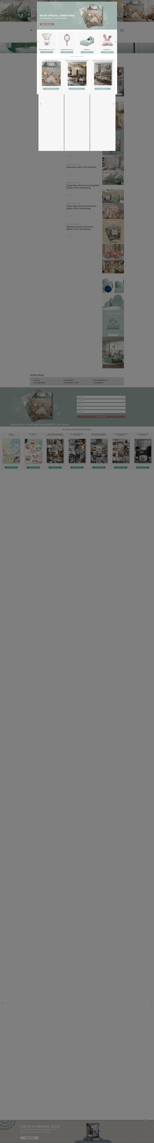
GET (46, 52)
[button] (116, 42)
